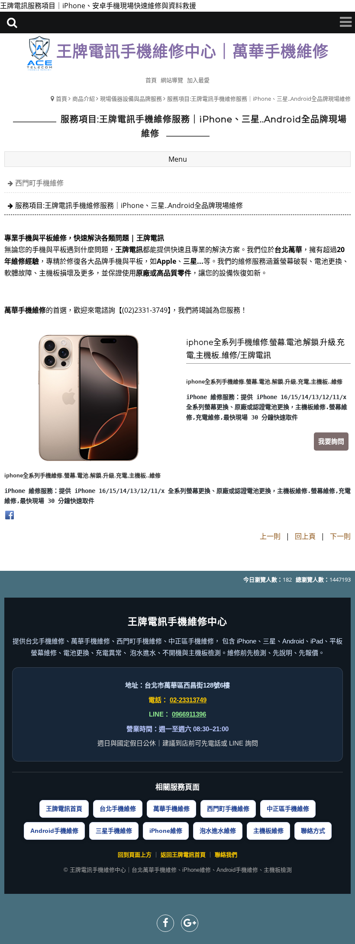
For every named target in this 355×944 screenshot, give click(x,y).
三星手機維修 (114, 830)
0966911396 (189, 714)
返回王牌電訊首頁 (183, 854)
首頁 (61, 98)
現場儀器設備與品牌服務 (131, 98)
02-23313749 (188, 700)
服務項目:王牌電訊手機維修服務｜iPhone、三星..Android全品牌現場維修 (259, 98)
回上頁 (305, 536)
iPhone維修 (165, 830)
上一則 (270, 536)
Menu (177, 159)
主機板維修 (268, 830)
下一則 (340, 536)
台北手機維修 (118, 808)
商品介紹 (83, 98)
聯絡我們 (226, 854)
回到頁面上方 (135, 854)
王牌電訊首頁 (64, 808)
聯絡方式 (313, 830)
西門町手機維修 (39, 183)
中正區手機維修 (288, 808)
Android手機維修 (54, 830)
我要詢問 (331, 441)
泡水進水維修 (218, 830)
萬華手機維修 (171, 808)
